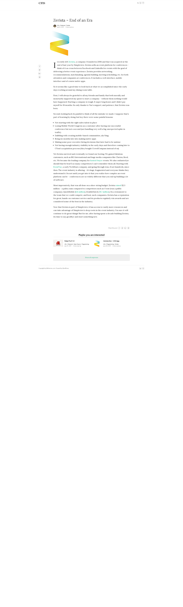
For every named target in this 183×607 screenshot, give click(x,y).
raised (119, 185)
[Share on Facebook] (39, 66)
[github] (143, 3)
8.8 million (80, 192)
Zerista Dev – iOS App (111, 241)
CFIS (42, 3)
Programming (85, 244)
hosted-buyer (96, 160)
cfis (58, 25)
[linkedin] (140, 3)
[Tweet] (39, 69)
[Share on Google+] (39, 73)
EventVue (57, 167)
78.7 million (104, 192)
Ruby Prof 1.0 (69, 241)
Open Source (77, 244)
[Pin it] (39, 77)
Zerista (68, 25)
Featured (63, 25)
